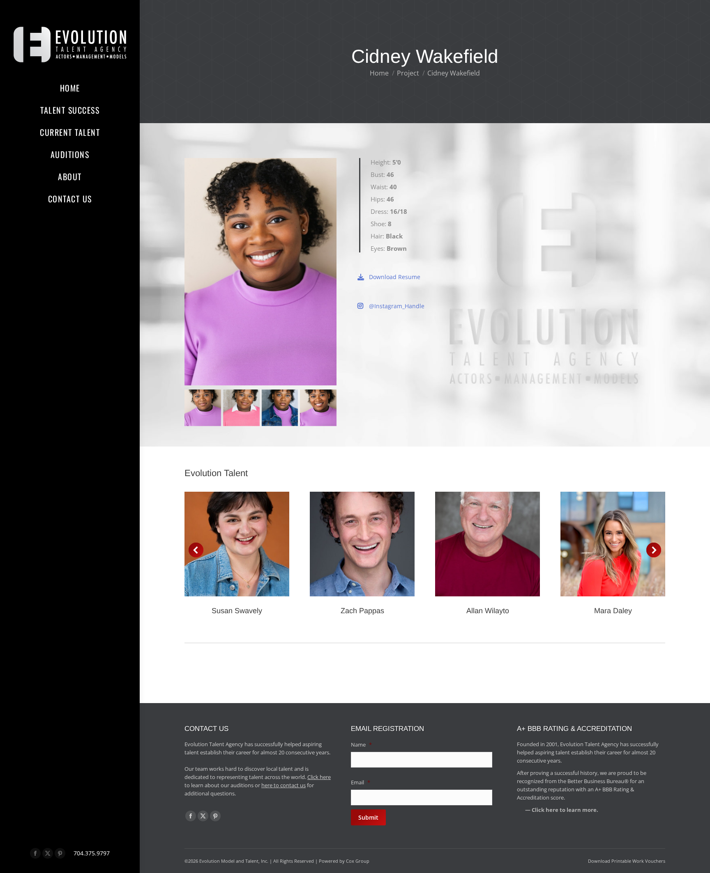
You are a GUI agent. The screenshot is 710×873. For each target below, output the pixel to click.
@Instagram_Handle (396, 306)
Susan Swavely (237, 611)
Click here (319, 777)
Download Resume (394, 277)
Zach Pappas (362, 611)
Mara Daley (613, 611)
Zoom (226, 544)
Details (248, 544)
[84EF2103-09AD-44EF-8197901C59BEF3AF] (318, 407)
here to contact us (283, 785)
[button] (196, 550)
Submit (368, 817)
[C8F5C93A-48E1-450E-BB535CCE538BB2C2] (202, 407)
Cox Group (357, 861)
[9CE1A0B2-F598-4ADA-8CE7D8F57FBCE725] (241, 407)
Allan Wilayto (487, 611)
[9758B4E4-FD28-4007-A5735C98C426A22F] (280, 407)
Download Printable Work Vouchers (626, 861)
